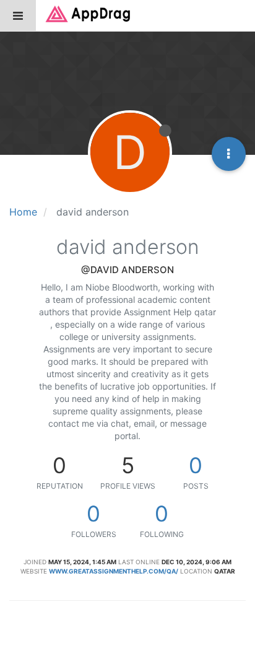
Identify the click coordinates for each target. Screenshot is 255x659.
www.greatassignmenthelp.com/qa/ (113, 571)
